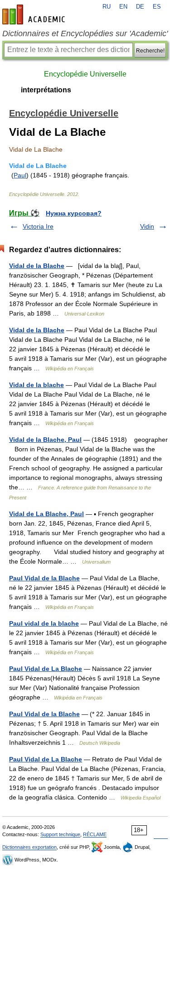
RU (106, 7)
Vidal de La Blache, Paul (46, 513)
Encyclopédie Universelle (85, 74)
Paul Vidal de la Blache (44, 578)
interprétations (46, 90)
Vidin (147, 226)
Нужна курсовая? (74, 213)
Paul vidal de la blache (44, 623)
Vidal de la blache (36, 384)
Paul (20, 175)
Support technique (60, 834)
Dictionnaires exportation (29, 847)
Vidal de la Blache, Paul (45, 439)
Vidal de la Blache (36, 265)
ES (157, 7)
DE (140, 7)
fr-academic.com (35, 14)
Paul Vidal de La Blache (45, 668)
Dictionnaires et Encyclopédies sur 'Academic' (85, 33)
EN (123, 7)
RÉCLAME (95, 834)
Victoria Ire (38, 226)
